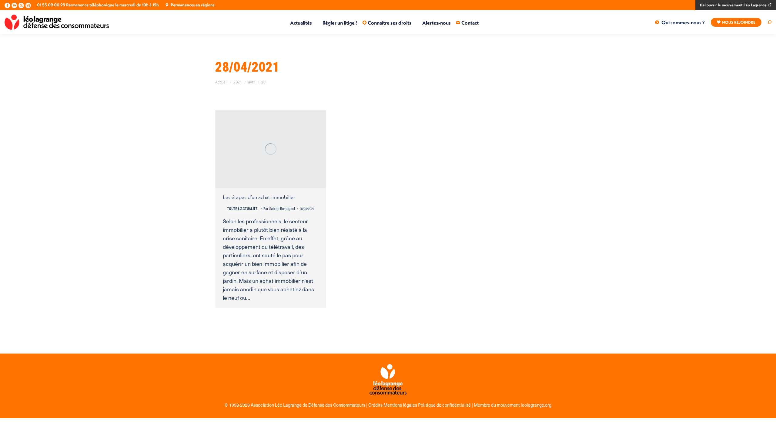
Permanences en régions (192, 5)
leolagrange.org (536, 404)
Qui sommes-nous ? (683, 22)
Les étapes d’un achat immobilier (259, 197)
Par (279, 209)
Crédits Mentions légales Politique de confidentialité (420, 404)
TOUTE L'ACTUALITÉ (242, 209)
